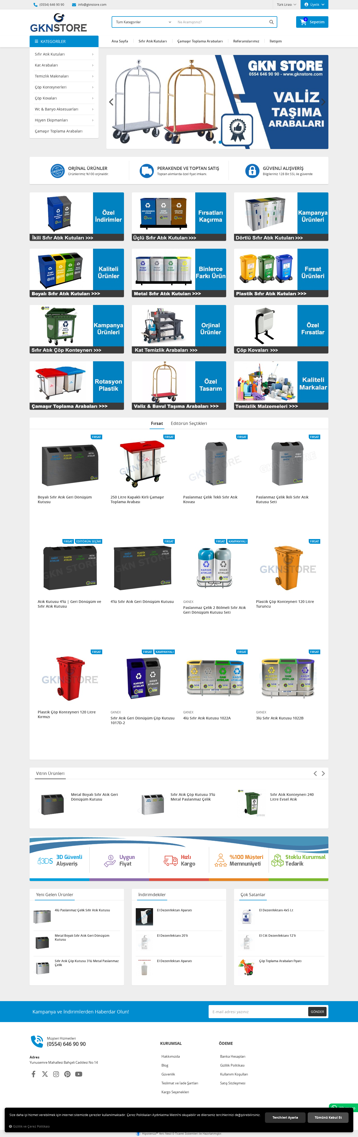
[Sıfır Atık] (179, 858)
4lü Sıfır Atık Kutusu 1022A (207, 718)
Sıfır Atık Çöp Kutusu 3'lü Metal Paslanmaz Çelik (93, 797)
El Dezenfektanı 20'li (172, 936)
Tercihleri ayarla (285, 1117)
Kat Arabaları (46, 65)
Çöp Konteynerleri (51, 87)
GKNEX (188, 602)
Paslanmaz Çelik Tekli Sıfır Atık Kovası (210, 499)
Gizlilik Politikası (232, 1065)
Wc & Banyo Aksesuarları (56, 109)
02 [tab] (220, 142)
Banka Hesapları (232, 1056)
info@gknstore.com (91, 4)
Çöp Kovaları (46, 98)
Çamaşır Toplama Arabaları (59, 131)
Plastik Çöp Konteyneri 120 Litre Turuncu (285, 604)
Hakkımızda (170, 1056)
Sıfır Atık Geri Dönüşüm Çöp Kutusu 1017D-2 (143, 720)
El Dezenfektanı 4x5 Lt (276, 910)
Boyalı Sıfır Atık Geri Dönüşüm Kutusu (65, 499)
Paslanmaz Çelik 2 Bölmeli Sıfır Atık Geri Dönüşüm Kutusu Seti (214, 610)
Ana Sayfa (120, 41)
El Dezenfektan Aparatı (174, 910)
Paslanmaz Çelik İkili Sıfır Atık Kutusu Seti (282, 499)
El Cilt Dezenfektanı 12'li (277, 936)
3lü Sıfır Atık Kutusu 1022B (279, 718)
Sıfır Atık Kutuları (50, 54)
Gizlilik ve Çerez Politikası (31, 1126)
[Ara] (272, 22)
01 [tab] (214, 142)
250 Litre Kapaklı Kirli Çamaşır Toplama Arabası (137, 499)
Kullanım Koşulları (234, 1074)
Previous (111, 102)
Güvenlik (168, 1074)
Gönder (317, 1012)
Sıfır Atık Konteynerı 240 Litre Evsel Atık (192, 797)
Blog (164, 1065)
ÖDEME (226, 1043)
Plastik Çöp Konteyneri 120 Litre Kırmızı (67, 714)
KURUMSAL (171, 1043)
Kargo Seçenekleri (175, 1092)
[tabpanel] (217, 102)
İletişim (276, 41)
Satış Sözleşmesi (232, 1083)
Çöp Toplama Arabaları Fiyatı (280, 961)
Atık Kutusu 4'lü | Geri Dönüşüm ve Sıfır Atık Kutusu (69, 604)
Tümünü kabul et (328, 1117)
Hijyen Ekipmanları (51, 120)
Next (323, 102)
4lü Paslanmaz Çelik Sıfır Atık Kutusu (292, 797)
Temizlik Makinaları (52, 76)
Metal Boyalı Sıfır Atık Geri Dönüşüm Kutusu (82, 937)
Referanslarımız (246, 41)
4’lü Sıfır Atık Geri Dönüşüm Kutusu (142, 601)
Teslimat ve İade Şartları (179, 1083)
